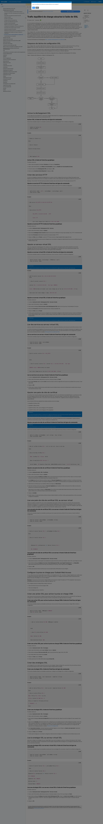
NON (37, 7)
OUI (33, 7)
